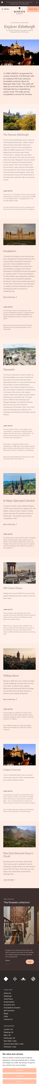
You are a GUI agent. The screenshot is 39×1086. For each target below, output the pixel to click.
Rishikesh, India (10, 1047)
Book (29, 960)
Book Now (26, 4)
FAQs (6, 1016)
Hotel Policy (8, 999)
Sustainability (9, 1002)
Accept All (19, 1070)
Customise (19, 1076)
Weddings (8, 996)
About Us (7, 993)
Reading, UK (8, 1032)
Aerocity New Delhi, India (13, 1044)
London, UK (8, 1029)
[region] (19, 1068)
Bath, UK (7, 1035)
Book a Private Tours (9, 297)
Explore (7, 958)
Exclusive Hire (9, 1005)
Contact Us (8, 1019)
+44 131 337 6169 (8, 880)
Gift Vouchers (9, 1011)
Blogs (6, 1013)
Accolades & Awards (12, 1008)
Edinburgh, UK (9, 1038)
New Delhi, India (10, 1041)
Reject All (19, 1081)
